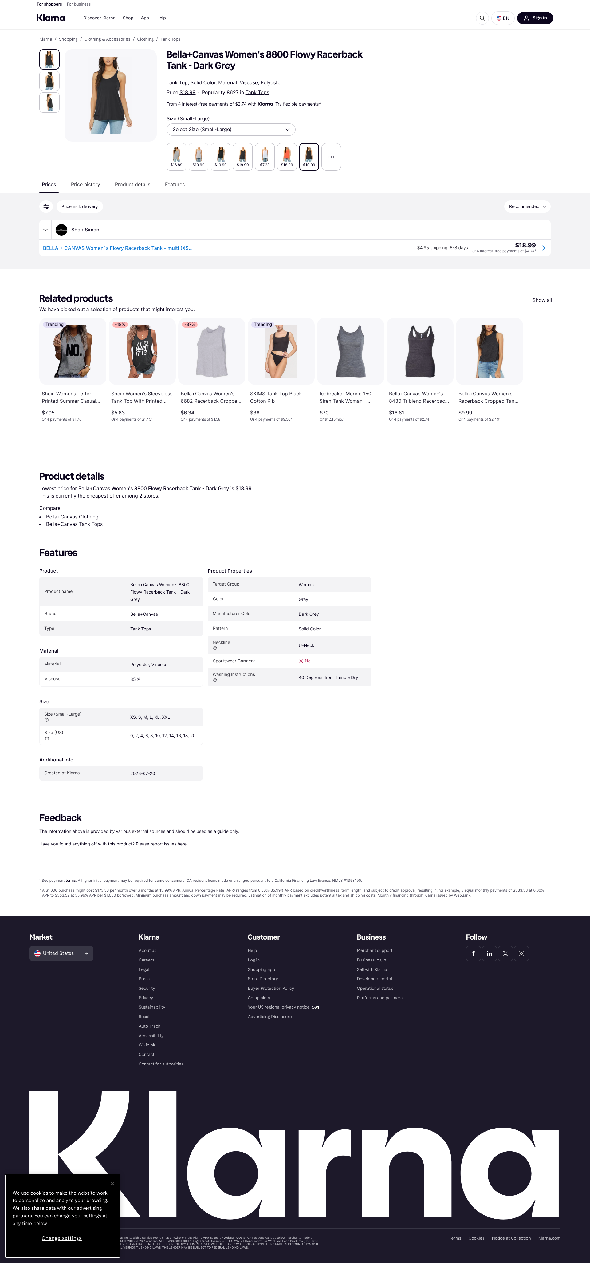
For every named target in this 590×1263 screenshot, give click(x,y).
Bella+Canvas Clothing (72, 517)
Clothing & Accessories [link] (107, 39)
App (145, 18)
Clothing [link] (145, 39)
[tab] (49, 184)
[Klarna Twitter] (505, 953)
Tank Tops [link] (170, 39)
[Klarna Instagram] (521, 953)
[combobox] (231, 129)
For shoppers (49, 4)
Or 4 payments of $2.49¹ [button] (479, 419)
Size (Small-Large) (188, 118)
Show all (542, 300)
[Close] (112, 1183)
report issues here (169, 843)
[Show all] (331, 157)
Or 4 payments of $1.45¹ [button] (131, 419)
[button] (503, 18)
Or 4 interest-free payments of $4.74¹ (504, 251)
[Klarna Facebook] (473, 953)
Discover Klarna (99, 18)
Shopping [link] (68, 39)
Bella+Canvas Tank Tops (74, 524)
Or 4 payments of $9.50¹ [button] (271, 419)
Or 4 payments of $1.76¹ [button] (62, 419)
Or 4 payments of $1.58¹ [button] (201, 419)
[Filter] (46, 206)
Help (161, 18)
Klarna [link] (45, 39)
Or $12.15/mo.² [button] (332, 419)
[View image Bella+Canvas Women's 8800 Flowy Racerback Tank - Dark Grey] (49, 59)
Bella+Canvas (144, 614)
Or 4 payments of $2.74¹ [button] (410, 419)
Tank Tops (257, 92)
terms (70, 880)
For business (79, 4)
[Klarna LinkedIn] (489, 953)
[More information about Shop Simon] (45, 230)
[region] (62, 1216)
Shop (128, 18)
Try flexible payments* (298, 103)
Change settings (62, 1238)
